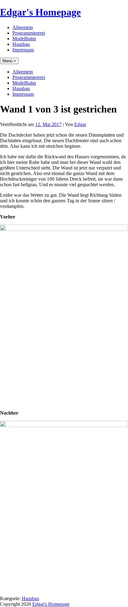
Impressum (23, 49)
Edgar (80, 124)
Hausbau (21, 44)
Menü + (9, 61)
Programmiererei (28, 33)
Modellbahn (24, 38)
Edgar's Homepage (40, 12)
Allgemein (22, 27)
